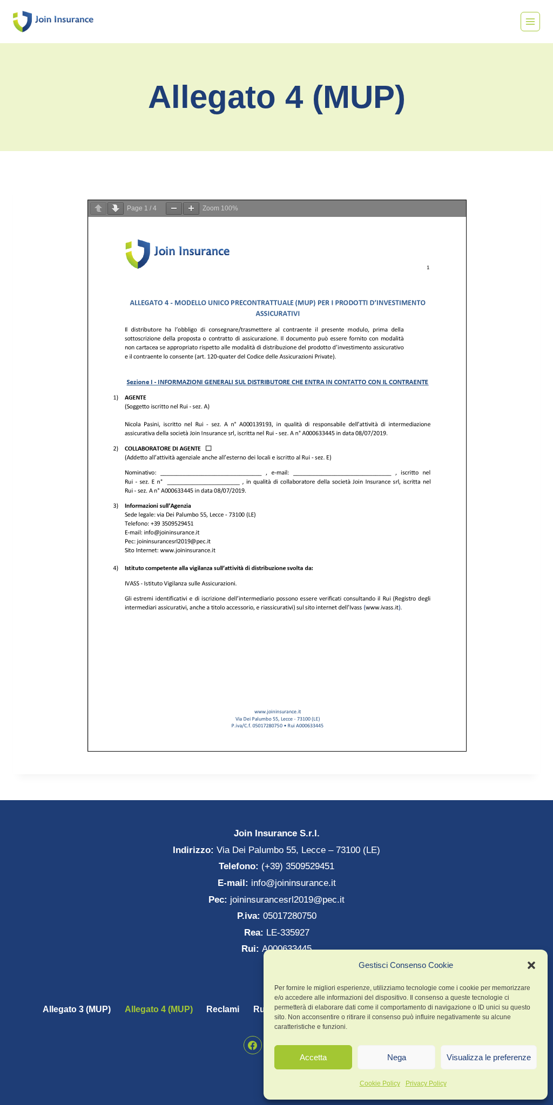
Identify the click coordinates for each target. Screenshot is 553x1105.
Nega (396, 1057)
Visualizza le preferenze (489, 1057)
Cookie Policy (380, 1083)
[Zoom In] (191, 208)
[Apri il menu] (530, 21)
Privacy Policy (426, 1083)
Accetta (313, 1057)
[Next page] (115, 208)
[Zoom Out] (174, 208)
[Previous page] (98, 208)
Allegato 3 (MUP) (77, 1009)
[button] (531, 965)
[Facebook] (253, 1045)
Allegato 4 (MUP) (159, 1009)
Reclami (222, 1009)
